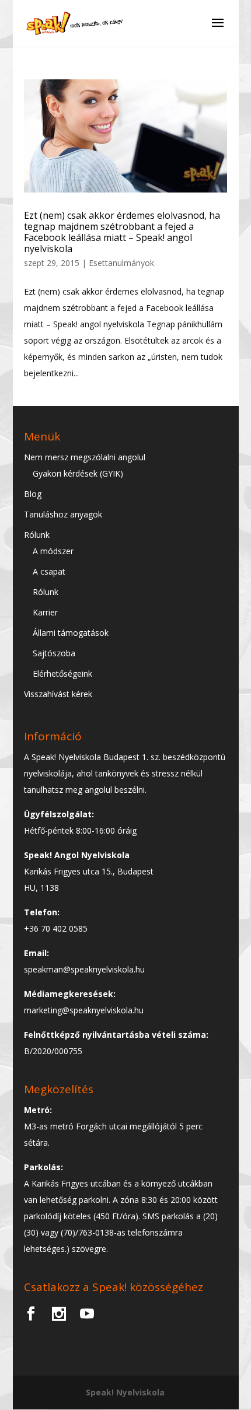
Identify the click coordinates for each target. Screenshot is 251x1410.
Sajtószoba (54, 653)
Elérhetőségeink (62, 673)
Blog (32, 493)
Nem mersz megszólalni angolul (84, 457)
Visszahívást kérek (58, 693)
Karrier (45, 612)
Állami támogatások (71, 632)
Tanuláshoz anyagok (63, 514)
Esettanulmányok (121, 262)
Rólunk (37, 534)
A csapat (49, 571)
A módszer (53, 551)
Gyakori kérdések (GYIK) (78, 473)
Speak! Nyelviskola (125, 1392)
